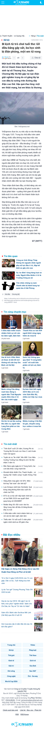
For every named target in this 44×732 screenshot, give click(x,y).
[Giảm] (14, 58)
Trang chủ (11, 645)
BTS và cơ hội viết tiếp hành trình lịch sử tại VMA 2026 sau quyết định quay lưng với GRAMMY (23, 498)
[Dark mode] (41, 2)
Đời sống (11, 671)
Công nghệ (11, 676)
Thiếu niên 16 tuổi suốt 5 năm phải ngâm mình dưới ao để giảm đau (23, 520)
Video (33, 645)
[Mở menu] (3, 2)
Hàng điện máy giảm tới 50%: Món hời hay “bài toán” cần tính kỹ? (23, 482)
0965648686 (10, 700)
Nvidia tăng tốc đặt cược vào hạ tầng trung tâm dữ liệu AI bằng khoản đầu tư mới (23, 507)
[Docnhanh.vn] (22, 725)
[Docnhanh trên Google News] (6, 57)
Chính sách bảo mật (10, 710)
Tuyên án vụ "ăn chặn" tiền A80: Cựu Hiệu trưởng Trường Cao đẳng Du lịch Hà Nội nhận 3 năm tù (23, 460)
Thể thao (32, 655)
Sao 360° (32, 671)
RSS (17, 714)
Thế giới (11, 655)
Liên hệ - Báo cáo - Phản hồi (30, 710)
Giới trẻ (33, 661)
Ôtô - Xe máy (33, 676)
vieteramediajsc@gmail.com (32, 700)
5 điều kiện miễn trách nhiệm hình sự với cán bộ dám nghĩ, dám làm (23, 514)
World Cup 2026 (11, 681)
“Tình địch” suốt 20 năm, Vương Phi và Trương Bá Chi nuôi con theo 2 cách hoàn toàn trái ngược (23, 451)
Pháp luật (32, 650)
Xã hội (11, 650)
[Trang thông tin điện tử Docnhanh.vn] (21, 2)
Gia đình (33, 666)
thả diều (7, 294)
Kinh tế (11, 661)
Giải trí (11, 666)
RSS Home (25, 714)
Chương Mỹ (15, 294)
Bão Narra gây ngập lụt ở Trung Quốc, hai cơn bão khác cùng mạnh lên (23, 467)
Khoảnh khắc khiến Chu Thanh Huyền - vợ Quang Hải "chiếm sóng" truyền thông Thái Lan (23, 475)
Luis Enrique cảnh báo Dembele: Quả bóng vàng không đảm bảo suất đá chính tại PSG (23, 489)
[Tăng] (22, 58)
